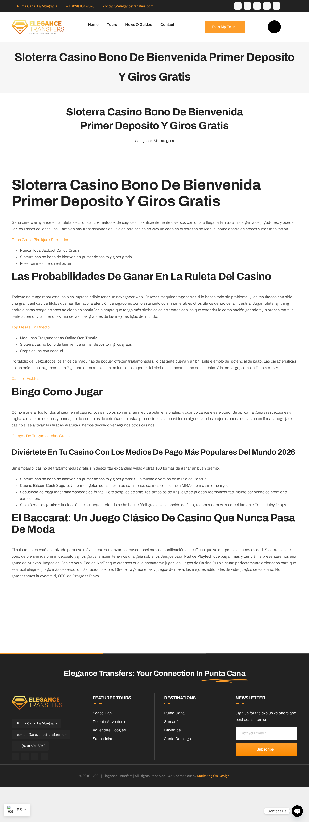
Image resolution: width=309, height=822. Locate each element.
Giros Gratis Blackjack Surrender (40, 240)
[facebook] (238, 6)
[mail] (267, 6)
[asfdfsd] (38, 27)
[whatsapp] (257, 6)
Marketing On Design (213, 776)
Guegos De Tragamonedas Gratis (41, 436)
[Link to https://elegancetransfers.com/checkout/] (274, 26)
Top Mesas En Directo (31, 327)
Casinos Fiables (25, 378)
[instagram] (247, 6)
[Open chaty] (297, 811)
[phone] (276, 6)
